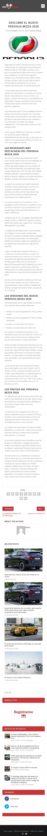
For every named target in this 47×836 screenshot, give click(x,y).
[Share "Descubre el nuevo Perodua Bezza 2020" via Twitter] (12, 494)
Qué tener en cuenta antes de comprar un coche (22, 576)
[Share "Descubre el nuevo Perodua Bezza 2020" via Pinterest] (26, 494)
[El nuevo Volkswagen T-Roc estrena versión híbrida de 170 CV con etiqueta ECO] (7, 735)
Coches (32, 31)
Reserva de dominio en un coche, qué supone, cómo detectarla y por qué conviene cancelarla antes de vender (23, 610)
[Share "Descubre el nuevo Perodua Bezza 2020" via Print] (26, 498)
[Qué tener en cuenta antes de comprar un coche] (24, 560)
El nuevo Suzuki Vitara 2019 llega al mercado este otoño (23, 645)
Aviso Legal (8, 831)
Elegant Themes (18, 828)
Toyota (27, 770)
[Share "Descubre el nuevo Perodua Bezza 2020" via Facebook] (8, 494)
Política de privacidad (21, 831)
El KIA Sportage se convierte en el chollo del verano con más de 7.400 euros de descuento (26, 758)
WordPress (40, 828)
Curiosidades (29, 750)
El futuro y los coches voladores (18, 677)
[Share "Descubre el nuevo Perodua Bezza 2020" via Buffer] (34, 494)
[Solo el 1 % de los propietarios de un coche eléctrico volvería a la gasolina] (7, 747)
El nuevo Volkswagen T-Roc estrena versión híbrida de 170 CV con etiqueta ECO (26, 736)
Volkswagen (29, 740)
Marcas (38, 31)
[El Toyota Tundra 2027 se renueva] (7, 769)
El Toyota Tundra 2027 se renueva (24, 767)
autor (15, 31)
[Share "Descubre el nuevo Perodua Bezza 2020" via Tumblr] (21, 494)
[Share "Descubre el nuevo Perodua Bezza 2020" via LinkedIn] (30, 494)
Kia (26, 762)
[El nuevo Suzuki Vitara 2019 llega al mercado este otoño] (24, 629)
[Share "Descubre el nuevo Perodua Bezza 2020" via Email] (21, 498)
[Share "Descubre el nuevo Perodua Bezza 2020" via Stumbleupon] (39, 494)
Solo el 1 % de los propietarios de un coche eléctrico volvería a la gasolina (25, 747)
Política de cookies (36, 831)
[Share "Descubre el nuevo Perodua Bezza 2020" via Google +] (17, 494)
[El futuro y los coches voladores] (24, 662)
